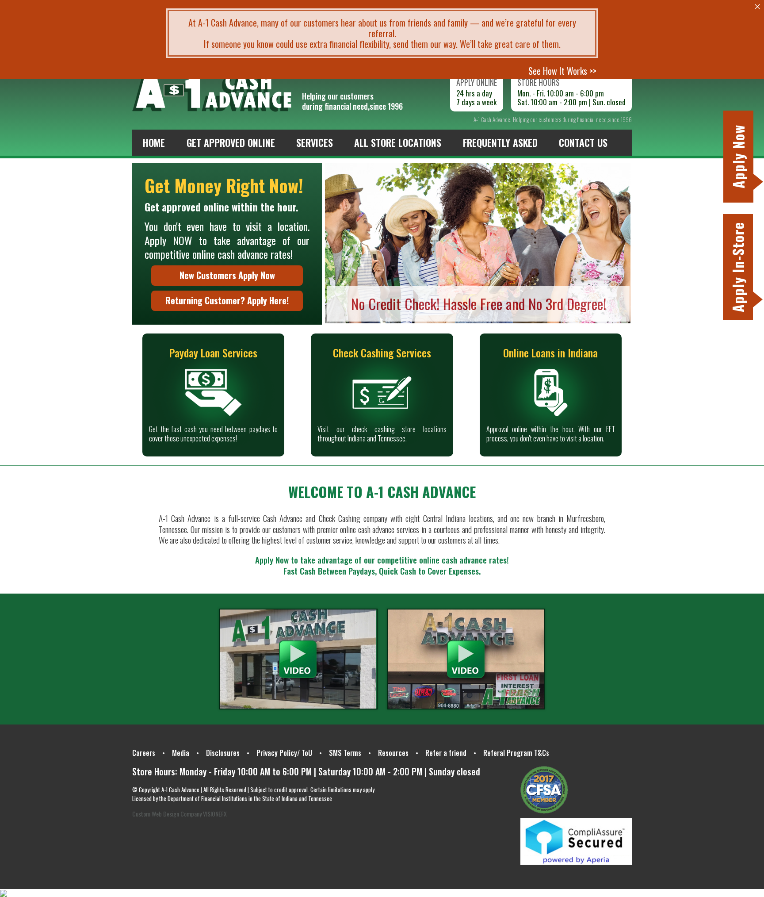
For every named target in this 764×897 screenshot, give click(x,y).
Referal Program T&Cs (516, 753)
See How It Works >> (562, 70)
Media (180, 753)
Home (154, 142)
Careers (143, 753)
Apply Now (738, 156)
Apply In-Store (737, 267)
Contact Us (583, 142)
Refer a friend (445, 753)
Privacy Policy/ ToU (284, 753)
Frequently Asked (500, 142)
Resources (393, 753)
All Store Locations (397, 142)
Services (314, 142)
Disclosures (223, 753)
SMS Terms (345, 753)
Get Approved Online (231, 142)
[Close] (757, 6)
